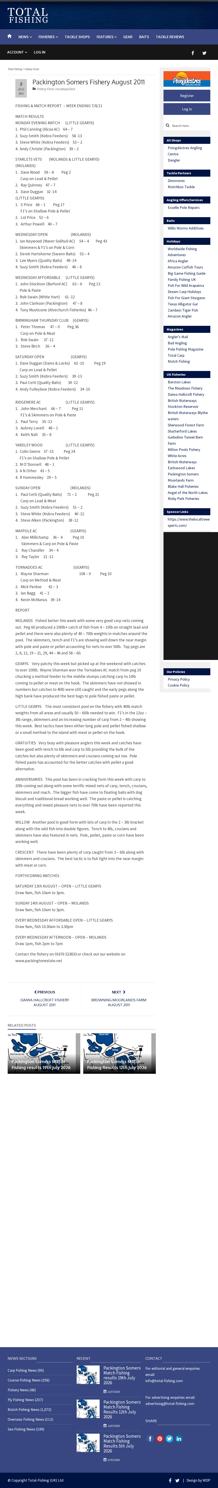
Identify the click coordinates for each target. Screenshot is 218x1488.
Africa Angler (178, 260)
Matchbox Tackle (181, 186)
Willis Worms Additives (186, 228)
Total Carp (176, 355)
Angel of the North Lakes (188, 492)
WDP (206, 1480)
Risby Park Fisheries (183, 498)
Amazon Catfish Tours (185, 267)
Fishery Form (45, 89)
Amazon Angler (180, 316)
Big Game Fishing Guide (186, 273)
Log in (39, 52)
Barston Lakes (179, 382)
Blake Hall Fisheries (183, 486)
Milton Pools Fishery (184, 449)
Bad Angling (177, 343)
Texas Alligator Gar (183, 304)
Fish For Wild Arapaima (186, 285)
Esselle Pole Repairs (184, 207)
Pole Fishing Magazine (185, 349)
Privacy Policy (179, 679)
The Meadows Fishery (185, 388)
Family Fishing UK (182, 279)
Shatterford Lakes (182, 431)
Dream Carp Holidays (184, 291)
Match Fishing (179, 361)
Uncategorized (65, 89)
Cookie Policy (178, 685)
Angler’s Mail (178, 336)
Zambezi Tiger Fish (183, 310)
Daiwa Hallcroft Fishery (186, 394)
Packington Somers (183, 474)
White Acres (177, 455)
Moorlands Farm (181, 480)
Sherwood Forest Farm (186, 425)
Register (187, 95)
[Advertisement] (191, 596)
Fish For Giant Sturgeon (186, 297)
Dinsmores (176, 180)
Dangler (174, 160)
